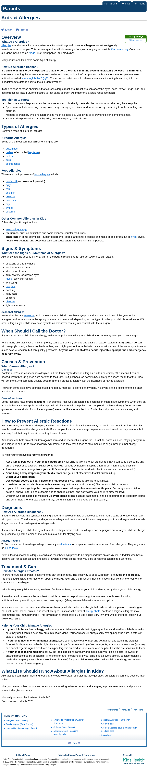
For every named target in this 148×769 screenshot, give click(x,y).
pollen (9, 152)
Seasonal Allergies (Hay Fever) (115, 720)
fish (8, 189)
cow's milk (11, 181)
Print (22, 29)
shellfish (10, 192)
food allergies (42, 174)
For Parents (111, 3)
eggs (8, 185)
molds (9, 156)
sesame (10, 211)
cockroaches (13, 163)
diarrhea (10, 301)
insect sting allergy (16, 229)
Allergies (6, 45)
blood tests (11, 548)
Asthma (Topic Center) (64, 727)
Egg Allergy (106, 735)
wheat (9, 207)
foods (32, 53)
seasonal (29, 315)
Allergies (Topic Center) (17, 720)
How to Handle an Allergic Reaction (22, 728)
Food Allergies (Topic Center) (19, 724)
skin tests (65, 544)
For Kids (125, 3)
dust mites (12, 148)
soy (8, 204)
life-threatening (119, 49)
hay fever (33, 152)
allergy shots (93, 611)
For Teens (139, 3)
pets (8, 159)
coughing (11, 286)
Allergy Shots (107, 723)
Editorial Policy (23, 755)
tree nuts (11, 200)
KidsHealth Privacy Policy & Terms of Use (76, 755)
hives (134, 236)
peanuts (10, 196)
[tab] (138, 709)
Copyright (127, 755)
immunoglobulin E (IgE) (35, 78)
